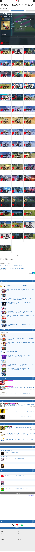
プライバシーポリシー (21, 539)
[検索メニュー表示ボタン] (1, 1)
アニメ (19, 531)
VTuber (2, 536)
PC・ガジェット (3, 533)
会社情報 (2, 542)
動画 (18, 536)
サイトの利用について (4, 539)
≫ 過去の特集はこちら (32, 495)
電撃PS (19, 533)
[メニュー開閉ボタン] (34, 1)
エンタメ (2, 531)
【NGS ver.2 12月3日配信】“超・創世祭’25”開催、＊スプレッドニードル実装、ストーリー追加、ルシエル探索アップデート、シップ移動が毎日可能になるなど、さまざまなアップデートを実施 (17, 277)
